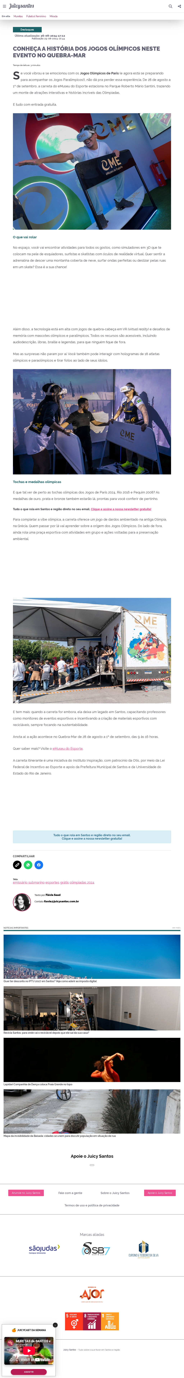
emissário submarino (29, 882)
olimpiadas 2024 (82, 882)
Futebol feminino (36, 16)
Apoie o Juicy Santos (160, 1192)
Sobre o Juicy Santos (115, 1193)
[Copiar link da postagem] (17, 865)
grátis (64, 882)
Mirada (54, 16)
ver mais (176, 927)
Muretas (18, 16)
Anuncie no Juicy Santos (26, 1192)
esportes (52, 882)
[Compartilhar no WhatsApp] (28, 865)
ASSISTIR (28, 1372)
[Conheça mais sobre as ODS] (92, 1321)
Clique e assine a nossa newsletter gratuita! (121, 509)
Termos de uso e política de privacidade (92, 1205)
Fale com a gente (70, 1193)
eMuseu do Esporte (68, 748)
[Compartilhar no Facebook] (38, 865)
